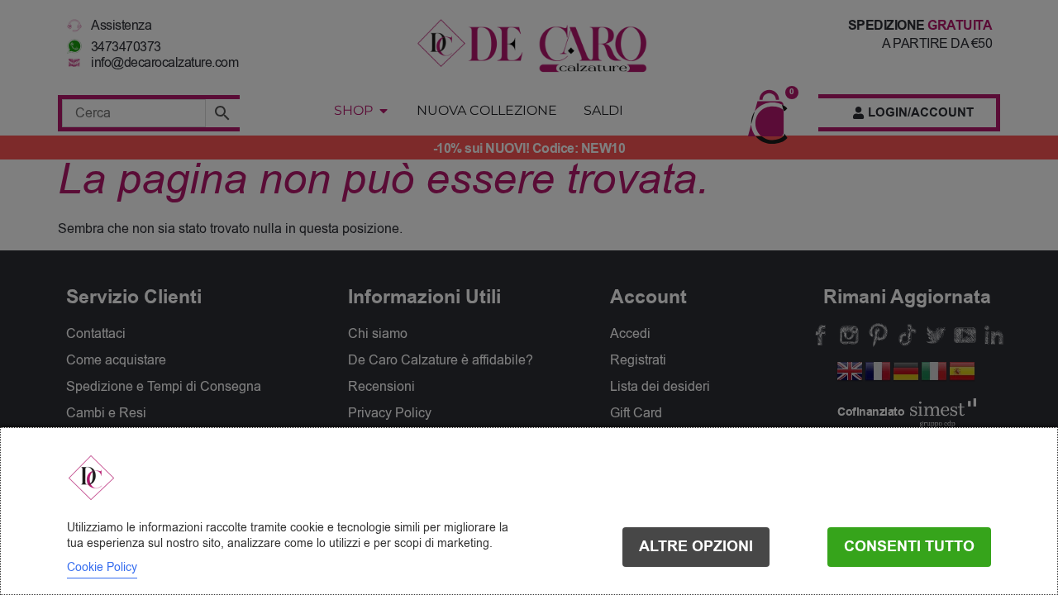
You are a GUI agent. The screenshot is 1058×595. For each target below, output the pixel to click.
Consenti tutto (909, 546)
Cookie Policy (102, 567)
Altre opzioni (696, 546)
